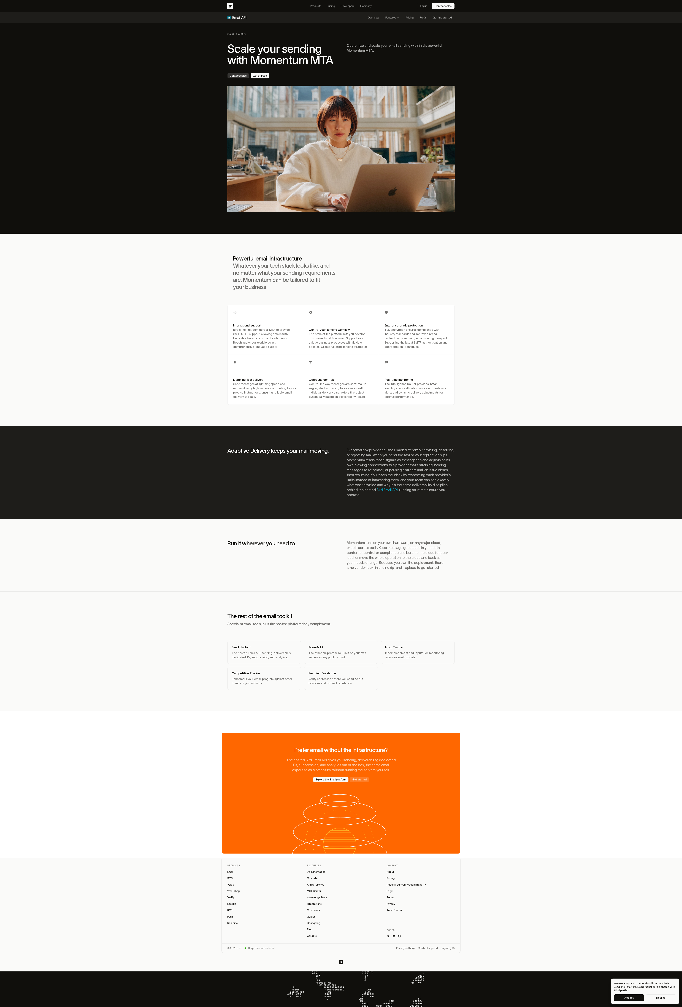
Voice (230, 884)
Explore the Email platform (330, 779)
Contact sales (443, 6)
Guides (311, 916)
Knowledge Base (317, 897)
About (390, 871)
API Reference (315, 884)
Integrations (314, 903)
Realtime (232, 923)
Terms (390, 897)
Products (315, 6)
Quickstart (313, 878)
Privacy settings (405, 948)
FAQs (423, 17)
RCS (229, 910)
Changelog (313, 923)
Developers (347, 6)
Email (230, 871)
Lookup (231, 903)
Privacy (391, 903)
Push (230, 916)
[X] (388, 936)
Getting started (442, 17)
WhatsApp (233, 891)
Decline (660, 997)
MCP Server (314, 891)
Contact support (428, 948)
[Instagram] (399, 936)
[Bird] (230, 6)
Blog (309, 929)
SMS (230, 878)
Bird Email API (387, 490)
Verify (230, 897)
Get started (260, 75)
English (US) (448, 948)
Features (390, 17)
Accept (629, 997)
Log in (423, 6)
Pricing (331, 6)
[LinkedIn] (393, 936)
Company (366, 6)
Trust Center (394, 910)
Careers (312, 935)
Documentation (316, 871)
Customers (313, 910)
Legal (390, 891)
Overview (373, 17)
